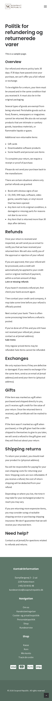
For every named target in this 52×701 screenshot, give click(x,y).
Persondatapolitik (26, 619)
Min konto (26, 653)
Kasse (26, 645)
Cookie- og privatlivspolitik (26, 615)
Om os (26, 607)
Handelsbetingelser (26, 611)
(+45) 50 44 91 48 (26, 585)
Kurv (26, 649)
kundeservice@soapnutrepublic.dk (26, 589)
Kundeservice (26, 627)
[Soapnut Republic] (13, 6)
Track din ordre (26, 657)
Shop (26, 623)
